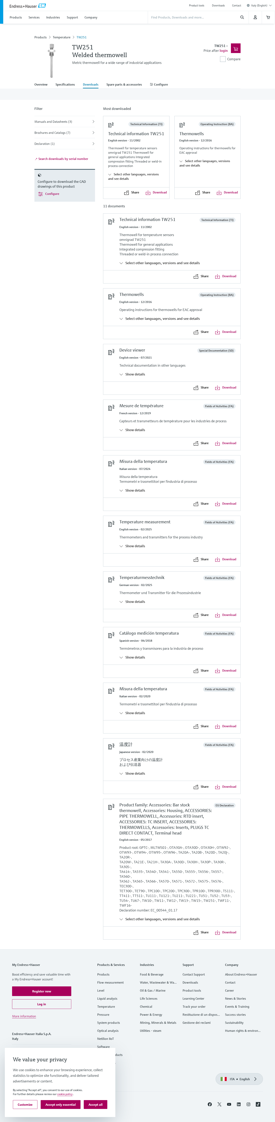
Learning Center (193, 998)
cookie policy (64, 1094)
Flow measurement (110, 982)
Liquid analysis (107, 998)
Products (40, 37)
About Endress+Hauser (241, 974)
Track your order (194, 1006)
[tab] (43, 85)
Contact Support (194, 974)
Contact (236, 5)
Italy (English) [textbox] (259, 5)
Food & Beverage (151, 974)
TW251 (82, 37)
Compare (234, 59)
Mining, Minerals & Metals (158, 1023)
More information (24, 1016)
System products (108, 1023)
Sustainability (234, 1023)
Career (229, 990)
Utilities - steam (150, 1031)
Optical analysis (108, 1031)
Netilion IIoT (105, 1039)
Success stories (235, 1015)
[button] (41, 991)
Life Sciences (148, 998)
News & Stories (235, 998)
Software (103, 1047)
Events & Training (237, 1006)
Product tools (196, 5)
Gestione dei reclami (197, 1023)
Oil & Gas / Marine (152, 990)
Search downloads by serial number (63, 159)
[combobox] (261, 5)
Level (100, 990)
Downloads (218, 5)
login (224, 50)
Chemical (146, 1006)
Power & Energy (151, 1015)
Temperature (61, 37)
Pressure (103, 1015)
